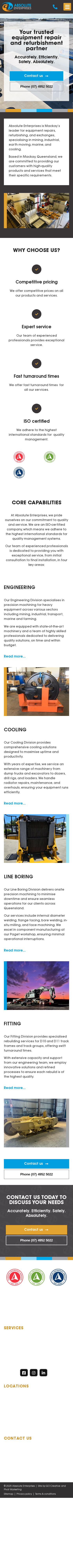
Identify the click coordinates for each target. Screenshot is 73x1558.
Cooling (15, 730)
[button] (67, 7)
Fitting (12, 1024)
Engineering (19, 587)
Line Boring (18, 877)
